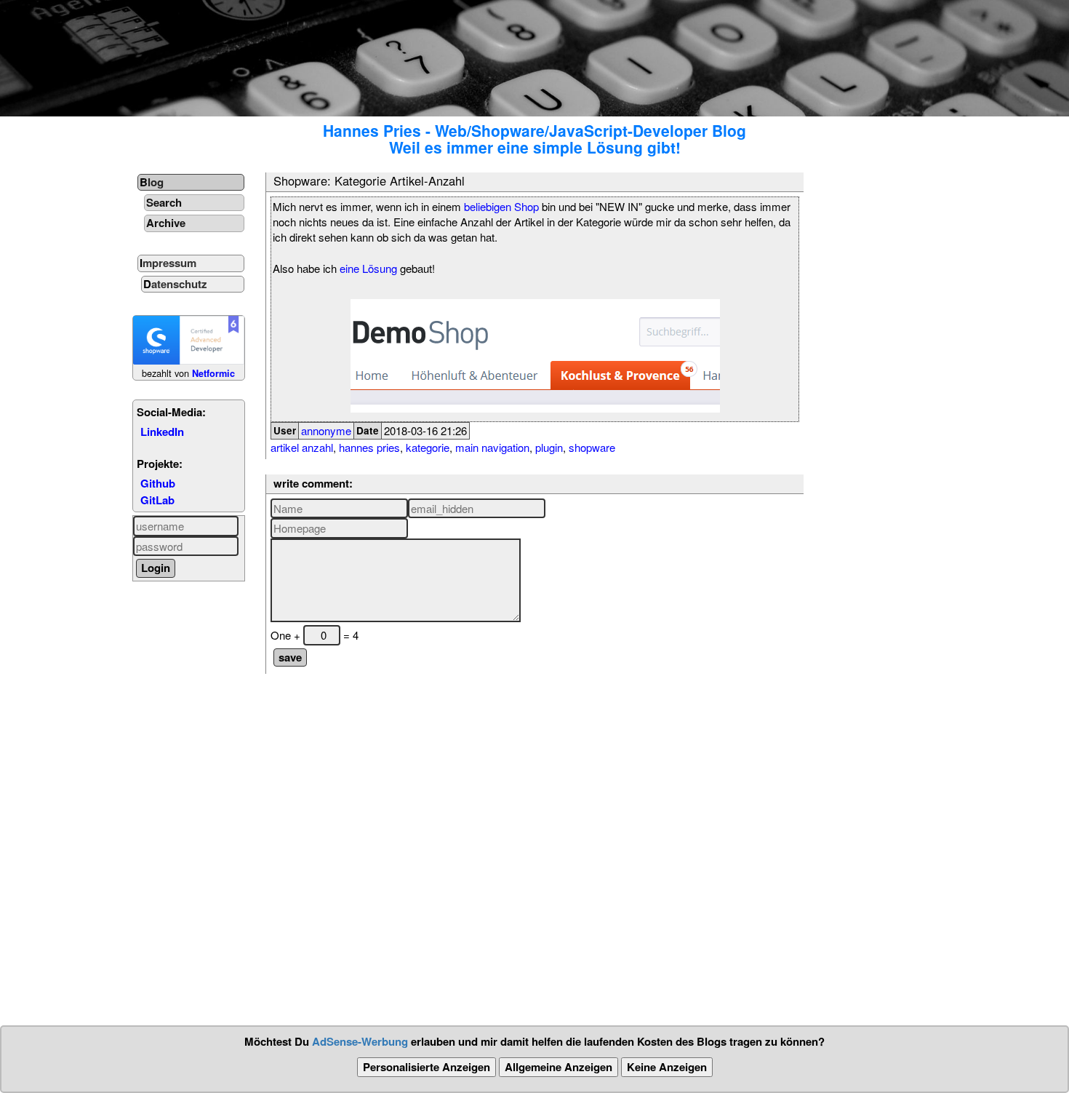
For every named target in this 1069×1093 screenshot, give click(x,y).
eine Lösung (368, 268)
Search (164, 202)
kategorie (427, 447)
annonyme (326, 430)
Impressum (168, 263)
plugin (549, 447)
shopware (592, 447)
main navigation (492, 447)
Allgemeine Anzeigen (558, 1067)
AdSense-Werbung (360, 1041)
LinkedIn (162, 432)
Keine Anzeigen (667, 1067)
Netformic (213, 373)
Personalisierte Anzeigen (426, 1067)
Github (157, 483)
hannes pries (369, 447)
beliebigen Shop (501, 206)
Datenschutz (175, 284)
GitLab (157, 500)
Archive (165, 223)
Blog (152, 182)
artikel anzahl (302, 447)
